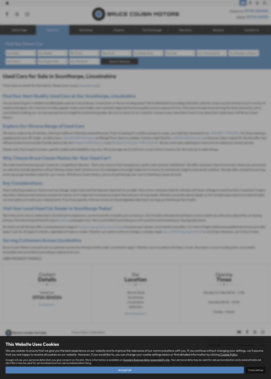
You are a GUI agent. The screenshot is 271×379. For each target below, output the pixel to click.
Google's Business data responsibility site (146, 359)
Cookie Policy (228, 354)
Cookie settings (255, 370)
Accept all (124, 370)
